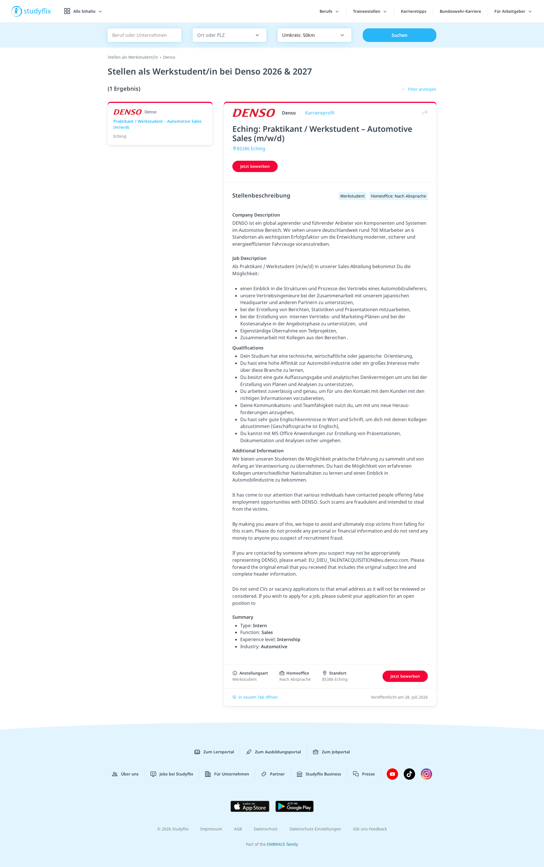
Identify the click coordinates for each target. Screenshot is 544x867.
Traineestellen (367, 11)
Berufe (326, 11)
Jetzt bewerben (255, 166)
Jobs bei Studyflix (176, 774)
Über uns (130, 774)
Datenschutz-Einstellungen (315, 829)
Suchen (399, 35)
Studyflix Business (323, 774)
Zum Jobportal (336, 751)
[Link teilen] (423, 113)
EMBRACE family (282, 844)
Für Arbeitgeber (510, 11)
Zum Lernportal (218, 751)
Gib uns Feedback (370, 829)
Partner (277, 774)
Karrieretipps (413, 11)
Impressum (211, 829)
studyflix (37, 11)
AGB (238, 829)
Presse (368, 774)
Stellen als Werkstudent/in (133, 57)
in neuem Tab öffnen (258, 697)
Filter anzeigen (422, 89)
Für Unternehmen (231, 774)
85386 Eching (251, 148)
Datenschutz (266, 829)
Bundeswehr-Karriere (460, 11)
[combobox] (221, 35)
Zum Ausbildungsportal (278, 751)
